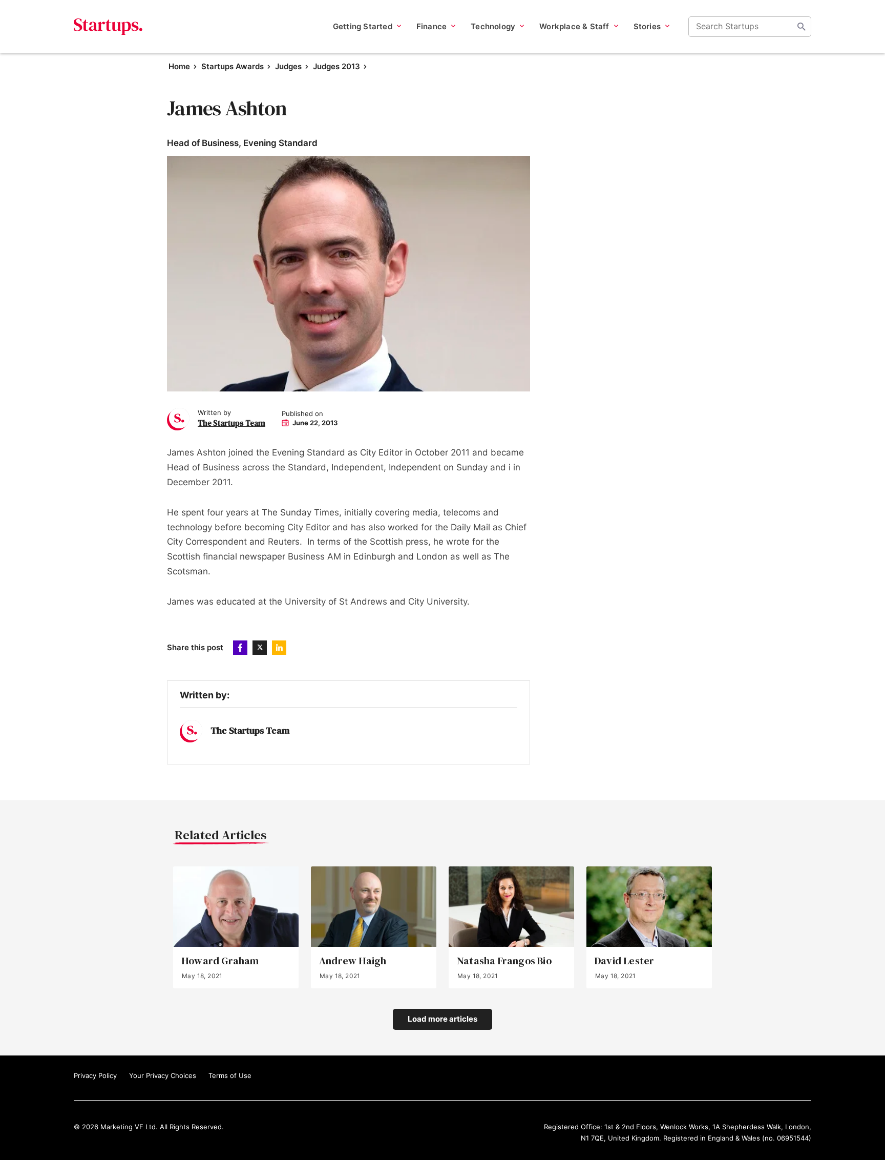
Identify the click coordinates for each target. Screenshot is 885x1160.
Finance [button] (431, 26)
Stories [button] (647, 26)
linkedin (279, 647)
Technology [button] (493, 26)
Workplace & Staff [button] (574, 26)
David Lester (624, 961)
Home (179, 66)
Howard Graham (220, 961)
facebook (240, 647)
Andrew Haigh (352, 961)
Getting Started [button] (362, 26)
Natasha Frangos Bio (504, 961)
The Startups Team (231, 423)
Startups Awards (232, 66)
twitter (259, 647)
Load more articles (442, 1019)
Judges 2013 (336, 66)
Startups (108, 26)
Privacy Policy (95, 1075)
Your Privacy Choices (162, 1075)
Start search (801, 26)
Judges (288, 66)
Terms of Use (229, 1075)
